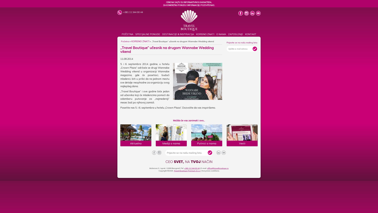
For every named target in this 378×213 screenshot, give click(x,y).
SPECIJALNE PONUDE (147, 34)
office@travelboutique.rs (218, 168)
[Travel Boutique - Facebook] (240, 14)
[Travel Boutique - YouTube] (258, 14)
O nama (221, 34)
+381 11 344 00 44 (191, 168)
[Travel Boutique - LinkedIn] (252, 14)
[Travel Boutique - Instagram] (246, 14)
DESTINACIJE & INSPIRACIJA (178, 34)
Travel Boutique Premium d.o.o (187, 171)
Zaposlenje (235, 34)
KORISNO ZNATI (205, 34)
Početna (127, 34)
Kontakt (250, 34)
